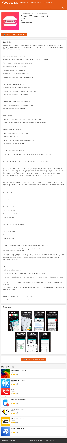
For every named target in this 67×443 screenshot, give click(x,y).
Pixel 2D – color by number (17, 409)
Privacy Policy (33, 440)
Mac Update (12, 440)
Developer (47, 2)
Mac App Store (35, 2)
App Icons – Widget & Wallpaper (18, 370)
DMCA (46, 440)
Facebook (40, 440)
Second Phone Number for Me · (18, 399)
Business (27, 13)
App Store (23, 2)
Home (22, 13)
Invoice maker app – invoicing (18, 428)
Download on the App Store (15, 35)
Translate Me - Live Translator (18, 380)
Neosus (25, 18)
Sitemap (52, 440)
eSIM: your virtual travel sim (17, 418)
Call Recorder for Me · (16, 389)
